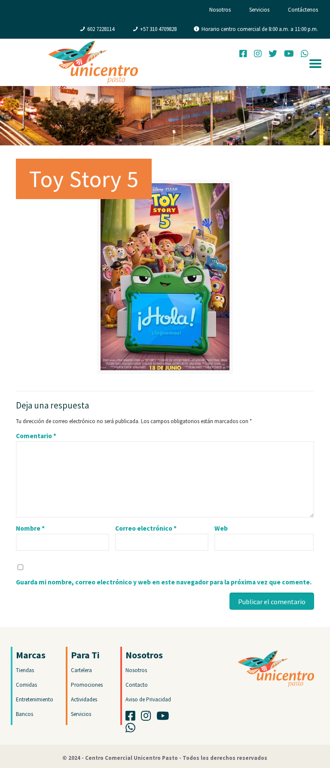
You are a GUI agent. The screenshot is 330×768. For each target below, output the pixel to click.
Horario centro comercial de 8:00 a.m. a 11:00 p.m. (260, 29)
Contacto (136, 684)
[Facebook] (243, 54)
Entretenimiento (34, 699)
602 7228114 (100, 29)
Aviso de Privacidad (148, 699)
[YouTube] (289, 54)
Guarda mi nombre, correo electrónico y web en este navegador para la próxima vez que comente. (164, 582)
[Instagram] (258, 54)
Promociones (87, 684)
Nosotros (220, 9)
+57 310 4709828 (158, 29)
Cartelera (81, 670)
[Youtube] (164, 718)
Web (221, 528)
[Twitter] (273, 54)
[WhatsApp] (132, 730)
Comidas (26, 684)
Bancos (24, 714)
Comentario (36, 436)
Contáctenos (303, 9)
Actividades (84, 699)
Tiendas (25, 670)
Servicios (259, 9)
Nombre (30, 528)
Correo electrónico (146, 528)
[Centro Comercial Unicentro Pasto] (93, 62)
